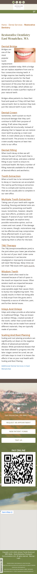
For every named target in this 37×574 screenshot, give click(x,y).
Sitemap (31, 556)
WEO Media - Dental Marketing (14, 554)
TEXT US (18, 440)
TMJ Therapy (8, 245)
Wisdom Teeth (9, 271)
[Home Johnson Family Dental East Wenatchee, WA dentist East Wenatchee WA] (18, 7)
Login (18, 558)
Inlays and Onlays (11, 309)
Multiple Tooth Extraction (16, 199)
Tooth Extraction (11, 176)
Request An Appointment (18, 422)
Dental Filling (9, 150)
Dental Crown (9, 112)
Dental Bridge (9, 46)
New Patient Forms (18, 431)
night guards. (29, 266)
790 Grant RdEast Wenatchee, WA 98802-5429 (18, 413)
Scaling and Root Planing (15, 335)
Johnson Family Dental (24, 552)
